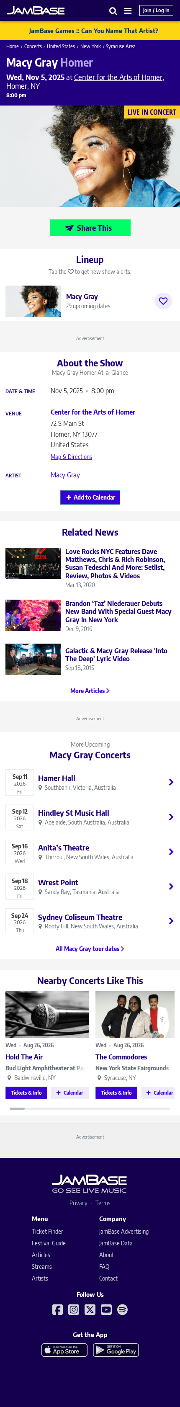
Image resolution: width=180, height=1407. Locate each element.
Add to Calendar (94, 497)
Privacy (78, 1202)
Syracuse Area (121, 46)
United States (61, 46)
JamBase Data (116, 1243)
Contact (108, 1278)
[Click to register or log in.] (163, 301)
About (106, 1254)
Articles (41, 1254)
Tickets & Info (26, 1093)
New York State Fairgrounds (132, 1068)
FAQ (104, 1266)
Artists (40, 1278)
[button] (113, 11)
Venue (13, 413)
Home (12, 46)
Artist (13, 475)
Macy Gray (65, 475)
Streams (42, 1266)
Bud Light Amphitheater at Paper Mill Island (47, 1068)
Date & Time (20, 391)
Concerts (33, 46)
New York (90, 46)
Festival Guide (49, 1243)
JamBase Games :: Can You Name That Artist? (93, 30)
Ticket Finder (47, 1231)
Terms (103, 1202)
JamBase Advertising (124, 1231)
